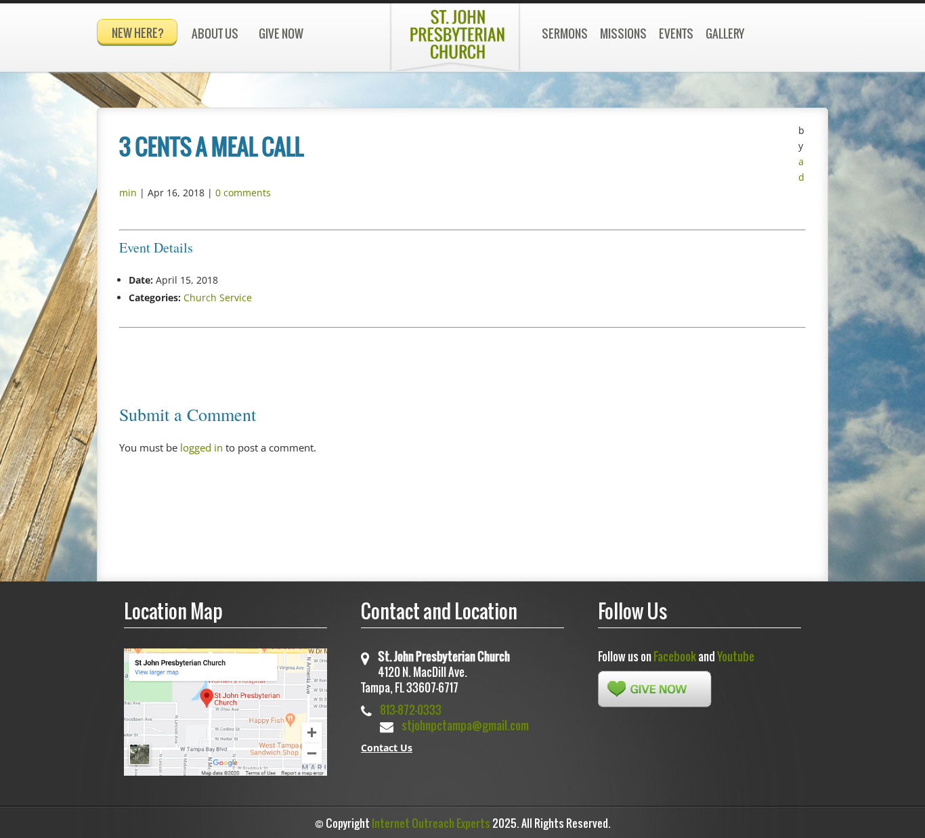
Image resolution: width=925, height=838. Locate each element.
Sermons (565, 33)
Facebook (674, 656)
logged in (201, 447)
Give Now (281, 33)
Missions (623, 33)
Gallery (725, 33)
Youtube (735, 656)
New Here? (138, 32)
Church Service (218, 297)
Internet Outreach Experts (431, 823)
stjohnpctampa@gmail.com (465, 725)
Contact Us (386, 747)
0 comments (243, 192)
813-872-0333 (411, 709)
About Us (215, 33)
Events (676, 33)
